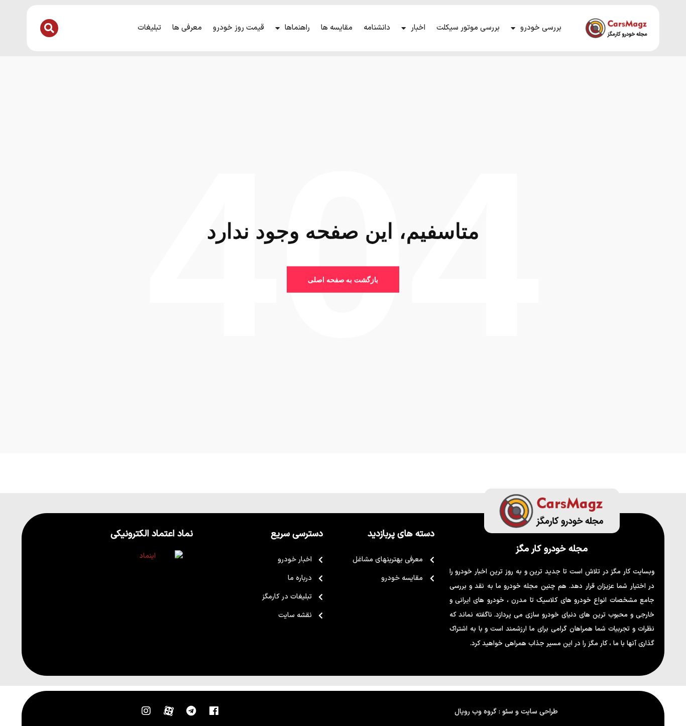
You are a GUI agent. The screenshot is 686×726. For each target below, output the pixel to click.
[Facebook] (214, 711)
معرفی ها (187, 28)
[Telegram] (191, 711)
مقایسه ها (337, 28)
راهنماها (297, 28)
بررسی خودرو (540, 28)
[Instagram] (146, 711)
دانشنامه (377, 28)
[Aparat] (169, 711)
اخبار (418, 28)
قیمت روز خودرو (238, 28)
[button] (49, 28)
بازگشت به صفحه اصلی (343, 280)
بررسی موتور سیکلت (468, 28)
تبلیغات (149, 28)
